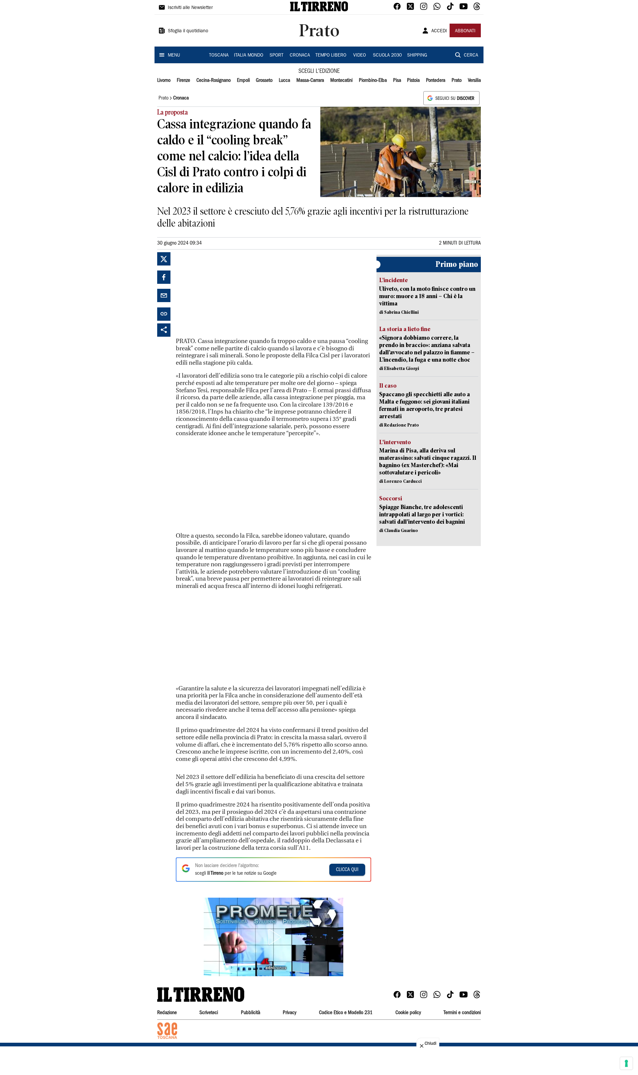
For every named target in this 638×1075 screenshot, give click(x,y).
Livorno (163, 80)
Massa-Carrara (310, 80)
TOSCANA (219, 55)
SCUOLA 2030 (387, 55)
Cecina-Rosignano (213, 80)
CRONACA (300, 55)
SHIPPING (417, 55)
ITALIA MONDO (248, 55)
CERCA (471, 55)
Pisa (397, 80)
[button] (273, 937)
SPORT (276, 55)
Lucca (284, 80)
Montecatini (341, 80)
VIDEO (359, 55)
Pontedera (435, 80)
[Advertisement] (225, 293)
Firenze (183, 80)
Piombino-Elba (373, 80)
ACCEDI (439, 31)
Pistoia (413, 80)
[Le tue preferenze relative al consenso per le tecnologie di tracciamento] (626, 1063)
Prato (457, 80)
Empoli (243, 80)
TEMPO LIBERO (330, 55)
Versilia (474, 80)
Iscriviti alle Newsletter (190, 8)
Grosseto (264, 80)
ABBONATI (465, 31)
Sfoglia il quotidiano (188, 31)
